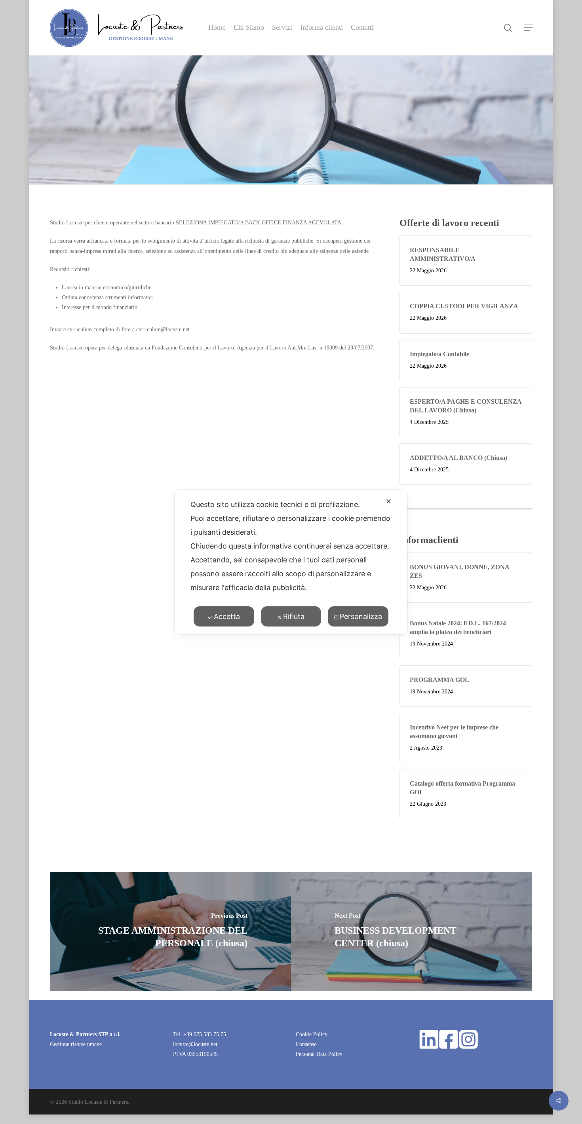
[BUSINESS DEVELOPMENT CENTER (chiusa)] (411, 931)
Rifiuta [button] (293, 616)
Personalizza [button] (361, 616)
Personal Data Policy (319, 1054)
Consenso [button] (306, 1044)
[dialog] (291, 562)
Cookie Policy (311, 1034)
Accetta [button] (227, 616)
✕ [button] (389, 501)
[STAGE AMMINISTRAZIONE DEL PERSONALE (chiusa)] (170, 931)
